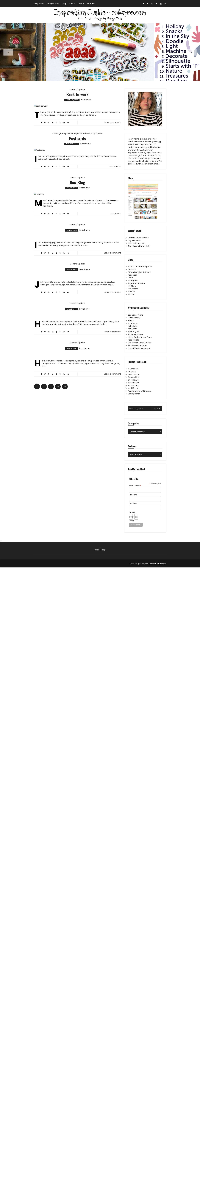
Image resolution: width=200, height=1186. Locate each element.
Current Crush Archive (138, 237)
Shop (64, 3)
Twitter (131, 294)
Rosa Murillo (133, 340)
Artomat (132, 269)
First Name (133, 495)
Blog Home (39, 3)
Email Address (135, 486)
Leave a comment (112, 122)
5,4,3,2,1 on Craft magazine (140, 266)
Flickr (130, 277)
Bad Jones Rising (135, 315)
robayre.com (53, 3)
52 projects (133, 368)
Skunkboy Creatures (137, 345)
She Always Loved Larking (139, 342)
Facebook (132, 275)
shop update (97, 133)
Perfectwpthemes (157, 563)
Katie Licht (133, 326)
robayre (87, 100)
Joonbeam (133, 323)
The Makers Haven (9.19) (139, 246)
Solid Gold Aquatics (136, 243)
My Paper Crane (135, 334)
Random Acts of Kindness (139, 391)
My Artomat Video (136, 283)
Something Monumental (139, 348)
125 (58, 386)
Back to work (77, 94)
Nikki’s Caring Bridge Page (140, 337)
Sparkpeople (134, 393)
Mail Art (86, 133)
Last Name (133, 503)
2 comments (115, 166)
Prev (37, 386)
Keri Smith (132, 328)
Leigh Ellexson (134, 240)
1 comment (116, 213)
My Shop (132, 286)
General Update (77, 89)
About (72, 3)
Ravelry (131, 291)
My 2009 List (133, 382)
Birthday (132, 512)
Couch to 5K (133, 374)
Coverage (56, 133)
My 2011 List (133, 388)
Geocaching (133, 377)
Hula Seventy (134, 317)
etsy (64, 133)
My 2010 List (133, 385)
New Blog (77, 182)
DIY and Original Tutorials (139, 272)
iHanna (131, 320)
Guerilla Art (133, 380)
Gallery (81, 3)
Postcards (77, 138)
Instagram (133, 280)
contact (91, 3)
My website (133, 288)
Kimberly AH (133, 331)
